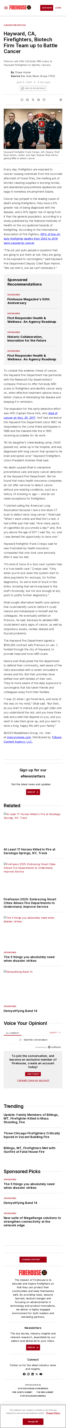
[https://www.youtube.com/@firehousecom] (40, 1374)
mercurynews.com (19, 737)
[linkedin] (27, 99)
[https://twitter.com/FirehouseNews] (36, 1374)
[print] (60, 99)
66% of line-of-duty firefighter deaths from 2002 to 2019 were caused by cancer (32, 239)
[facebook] (21, 99)
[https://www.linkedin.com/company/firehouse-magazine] (32, 1374)
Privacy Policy (53, 1413)
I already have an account (33, 1080)
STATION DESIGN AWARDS (33, 1396)
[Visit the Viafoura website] (54, 1047)
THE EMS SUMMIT (45, 1392)
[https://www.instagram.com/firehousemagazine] (28, 1374)
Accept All (33, 1421)
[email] (44, 99)
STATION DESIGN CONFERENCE (33, 1388)
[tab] (12, 1032)
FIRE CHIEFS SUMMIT (22, 1392)
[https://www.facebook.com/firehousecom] (24, 1374)
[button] (6, 8)
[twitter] (33, 99)
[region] (33, 1040)
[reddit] (38, 99)
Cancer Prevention (15, 25)
